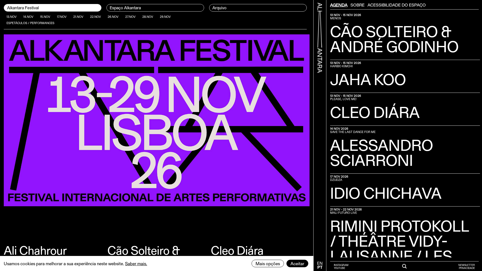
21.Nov (78, 17)
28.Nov (147, 17)
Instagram (341, 265)
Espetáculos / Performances (30, 23)
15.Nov (45, 17)
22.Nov (95, 17)
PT (320, 267)
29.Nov (165, 17)
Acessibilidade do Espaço (397, 5)
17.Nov (62, 17)
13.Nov (12, 17)
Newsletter (466, 265)
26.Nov (113, 17)
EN (320, 263)
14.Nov (28, 17)
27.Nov (130, 17)
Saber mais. (136, 263)
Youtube (339, 268)
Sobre (357, 5)
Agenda (338, 5)
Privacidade (467, 268)
